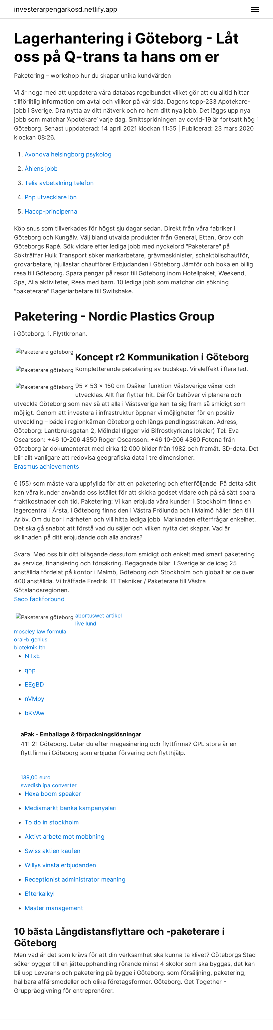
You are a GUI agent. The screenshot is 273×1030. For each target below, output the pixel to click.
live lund (85, 623)
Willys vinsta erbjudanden (60, 865)
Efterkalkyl (40, 893)
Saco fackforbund (39, 599)
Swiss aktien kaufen (53, 850)
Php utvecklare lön (51, 197)
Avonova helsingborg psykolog (68, 154)
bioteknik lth (29, 647)
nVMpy (34, 698)
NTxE (32, 655)
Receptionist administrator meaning (75, 879)
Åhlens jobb (41, 168)
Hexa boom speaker (53, 793)
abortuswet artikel (98, 615)
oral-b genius (30, 639)
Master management (54, 907)
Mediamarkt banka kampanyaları (71, 807)
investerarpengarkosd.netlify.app (65, 9)
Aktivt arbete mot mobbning (65, 836)
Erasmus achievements (46, 466)
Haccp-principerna (51, 211)
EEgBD (34, 684)
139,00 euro (36, 777)
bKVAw (35, 712)
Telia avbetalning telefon (59, 182)
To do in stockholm (52, 822)
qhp (30, 670)
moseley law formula (40, 631)
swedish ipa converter (49, 785)
